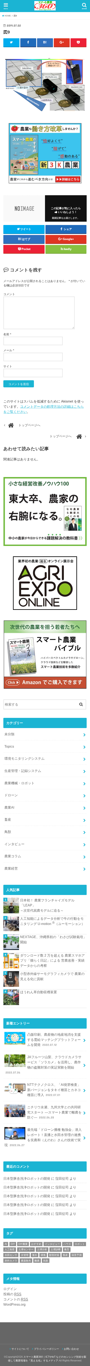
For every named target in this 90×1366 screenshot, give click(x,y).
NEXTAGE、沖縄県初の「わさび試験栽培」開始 (53, 939)
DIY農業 (23, 1244)
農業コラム (12, 856)
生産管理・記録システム (22, 771)
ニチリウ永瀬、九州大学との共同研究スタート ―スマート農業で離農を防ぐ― (54, 1112)
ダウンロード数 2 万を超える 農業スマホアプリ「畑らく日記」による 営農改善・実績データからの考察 (52, 960)
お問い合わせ (71, 1349)
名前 (7, 334)
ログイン (10, 1289)
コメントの (15, 1299)
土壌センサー (25, 1249)
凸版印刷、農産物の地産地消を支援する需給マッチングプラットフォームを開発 (54, 1040)
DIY (13, 1244)
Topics (9, 746)
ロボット (80, 1244)
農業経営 (11, 868)
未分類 (9, 734)
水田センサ (11, 1255)
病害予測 (77, 1255)
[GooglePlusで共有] (62, 42)
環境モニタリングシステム (24, 758)
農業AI (9, 807)
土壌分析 (42, 1249)
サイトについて (20, 1349)
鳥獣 (7, 832)
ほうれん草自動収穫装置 (38, 992)
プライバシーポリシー (46, 1349)
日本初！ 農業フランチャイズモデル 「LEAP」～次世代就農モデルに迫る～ (47, 905)
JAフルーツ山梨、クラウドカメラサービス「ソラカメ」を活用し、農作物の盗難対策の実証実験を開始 (43, 1064)
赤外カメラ (11, 1260)
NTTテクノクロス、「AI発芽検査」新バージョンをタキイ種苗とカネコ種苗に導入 (54, 1090)
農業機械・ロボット (19, 783)
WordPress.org (14, 1304)
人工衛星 (10, 1249)
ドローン (11, 795)
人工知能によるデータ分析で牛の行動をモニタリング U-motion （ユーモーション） (52, 921)
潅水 (34, 1255)
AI (6, 1244)
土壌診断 (56, 1249)
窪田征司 (62, 1178)
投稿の (12, 1294)
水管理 (24, 1255)
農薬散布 (26, 1260)
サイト (7, 366)
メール (8, 350)
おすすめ (36, 1244)
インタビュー (14, 844)
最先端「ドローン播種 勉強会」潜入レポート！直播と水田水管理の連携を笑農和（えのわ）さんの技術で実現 (42, 1137)
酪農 (37, 1260)
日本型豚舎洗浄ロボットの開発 (26, 1178)
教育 (66, 1249)
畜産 (7, 819)
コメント (9, 294)
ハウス (67, 1244)
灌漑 (43, 1255)
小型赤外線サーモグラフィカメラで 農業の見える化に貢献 (52, 976)
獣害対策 (54, 1255)
